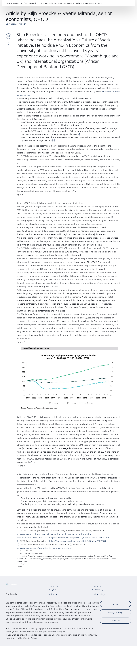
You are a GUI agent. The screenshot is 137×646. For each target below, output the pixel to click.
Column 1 (53, 586)
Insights (52, 589)
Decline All (115, 620)
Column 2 (96, 586)
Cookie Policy (29, 637)
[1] (81, 125)
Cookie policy (98, 594)
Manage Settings (115, 612)
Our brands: (11, 593)
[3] (53, 140)
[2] (78, 134)
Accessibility (98, 589)
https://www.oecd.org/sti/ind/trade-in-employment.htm (44, 547)
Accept (116, 604)
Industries (53, 594)
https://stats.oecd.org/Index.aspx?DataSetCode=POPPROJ (77, 540)
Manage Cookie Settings (61, 606)
